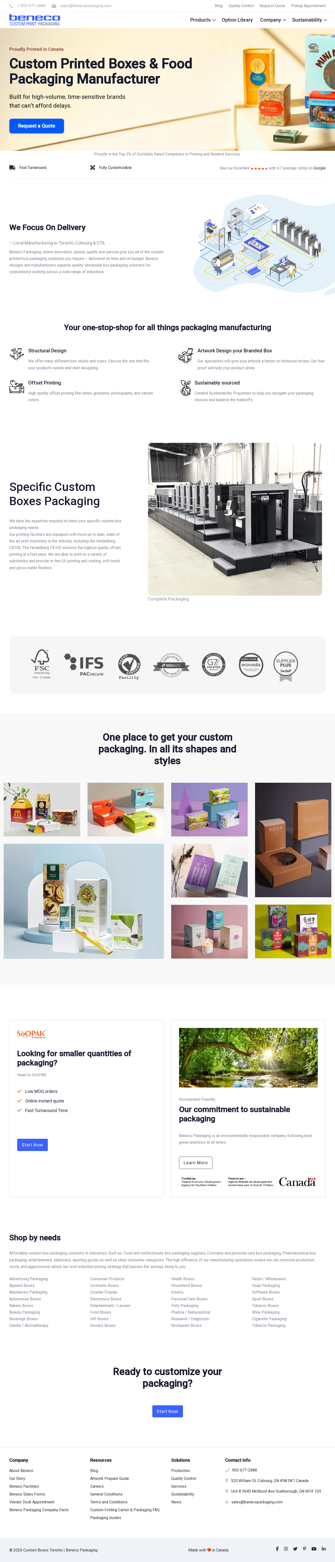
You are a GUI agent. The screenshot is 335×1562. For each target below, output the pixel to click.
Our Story (17, 1478)
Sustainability (182, 1494)
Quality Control (241, 5)
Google (319, 168)
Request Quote (272, 5)
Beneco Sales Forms (27, 1494)
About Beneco (21, 1470)
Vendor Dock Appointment (31, 1502)
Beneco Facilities (24, 1486)
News (176, 1502)
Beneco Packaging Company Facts (39, 1510)
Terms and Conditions (109, 1502)
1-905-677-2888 (31, 5)
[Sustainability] (252, 391)
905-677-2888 (244, 1470)
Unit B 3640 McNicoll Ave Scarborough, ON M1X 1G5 (276, 1491)
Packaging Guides (105, 1517)
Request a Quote (36, 126)
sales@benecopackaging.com (85, 5)
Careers (97, 1486)
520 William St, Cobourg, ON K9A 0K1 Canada (270, 1480)
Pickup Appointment (308, 5)
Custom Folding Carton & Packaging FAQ (125, 1510)
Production (180, 1470)
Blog (219, 5)
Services (178, 1486)
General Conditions (106, 1494)
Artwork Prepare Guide (109, 1478)
